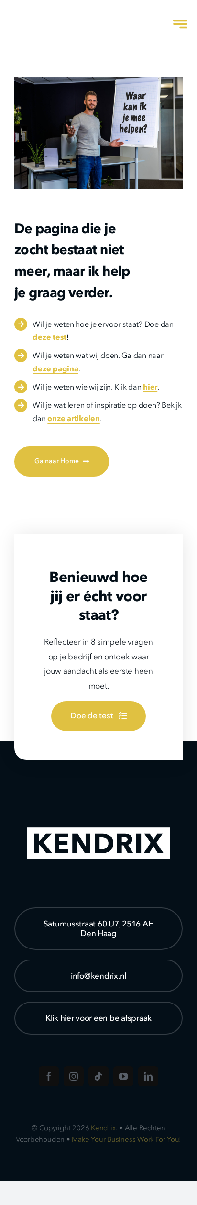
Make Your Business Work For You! (126, 1139)
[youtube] (123, 1076)
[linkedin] (148, 1076)
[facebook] (49, 1076)
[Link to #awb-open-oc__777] (180, 24)
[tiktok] (98, 1076)
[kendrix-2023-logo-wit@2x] (54, 11)
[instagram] (74, 1076)
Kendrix (103, 1128)
